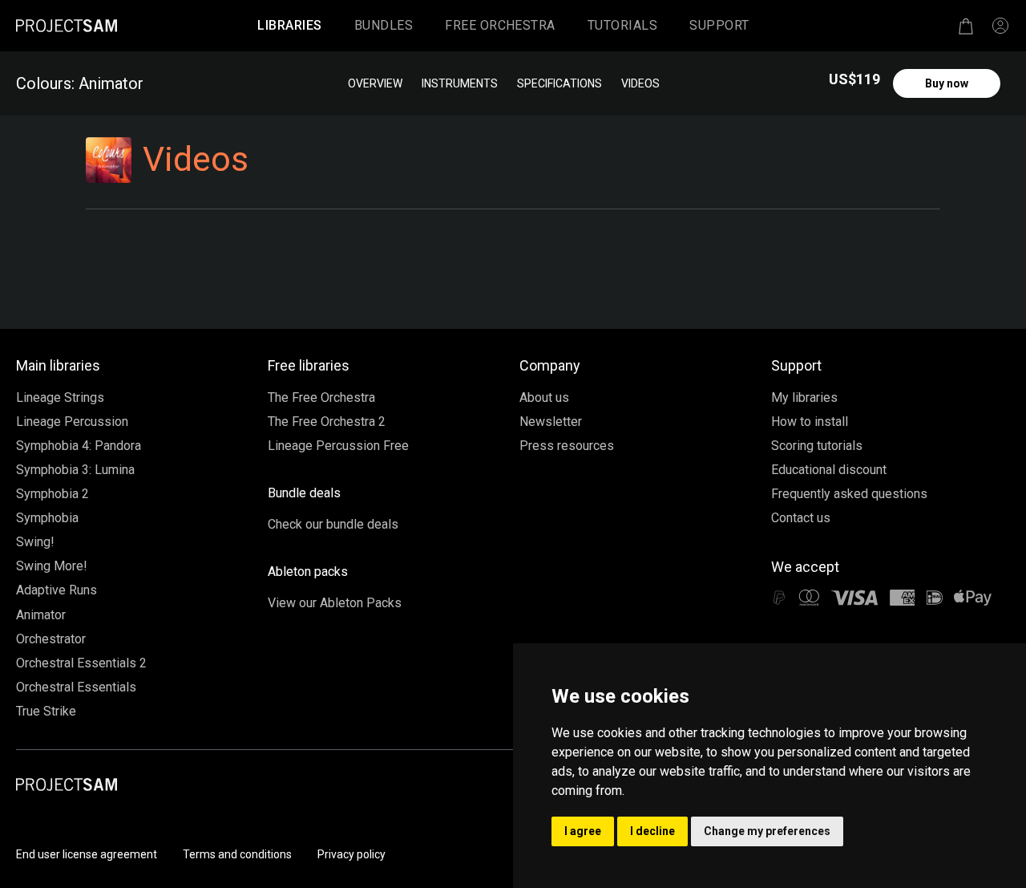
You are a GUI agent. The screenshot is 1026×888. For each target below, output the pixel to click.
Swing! (35, 541)
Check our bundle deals (333, 524)
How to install (809, 421)
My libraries (804, 397)
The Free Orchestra (321, 397)
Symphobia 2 (52, 493)
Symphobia (47, 517)
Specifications (559, 83)
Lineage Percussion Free (338, 445)
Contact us (800, 517)
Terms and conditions (237, 854)
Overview (375, 83)
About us (544, 397)
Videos (640, 83)
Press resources (566, 445)
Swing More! (51, 566)
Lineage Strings (60, 397)
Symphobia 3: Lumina (75, 469)
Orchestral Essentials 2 (81, 663)
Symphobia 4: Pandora (78, 445)
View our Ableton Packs (335, 602)
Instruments (460, 83)
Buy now (946, 83)
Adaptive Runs (56, 590)
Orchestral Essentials (76, 687)
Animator (41, 614)
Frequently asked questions (849, 493)
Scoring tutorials (816, 445)
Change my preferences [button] (767, 831)
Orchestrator (51, 639)
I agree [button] (582, 831)
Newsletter (550, 421)
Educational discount (829, 469)
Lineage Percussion (72, 421)
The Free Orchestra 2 (327, 421)
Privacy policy (351, 854)
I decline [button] (652, 831)
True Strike (46, 711)
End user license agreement (86, 854)
